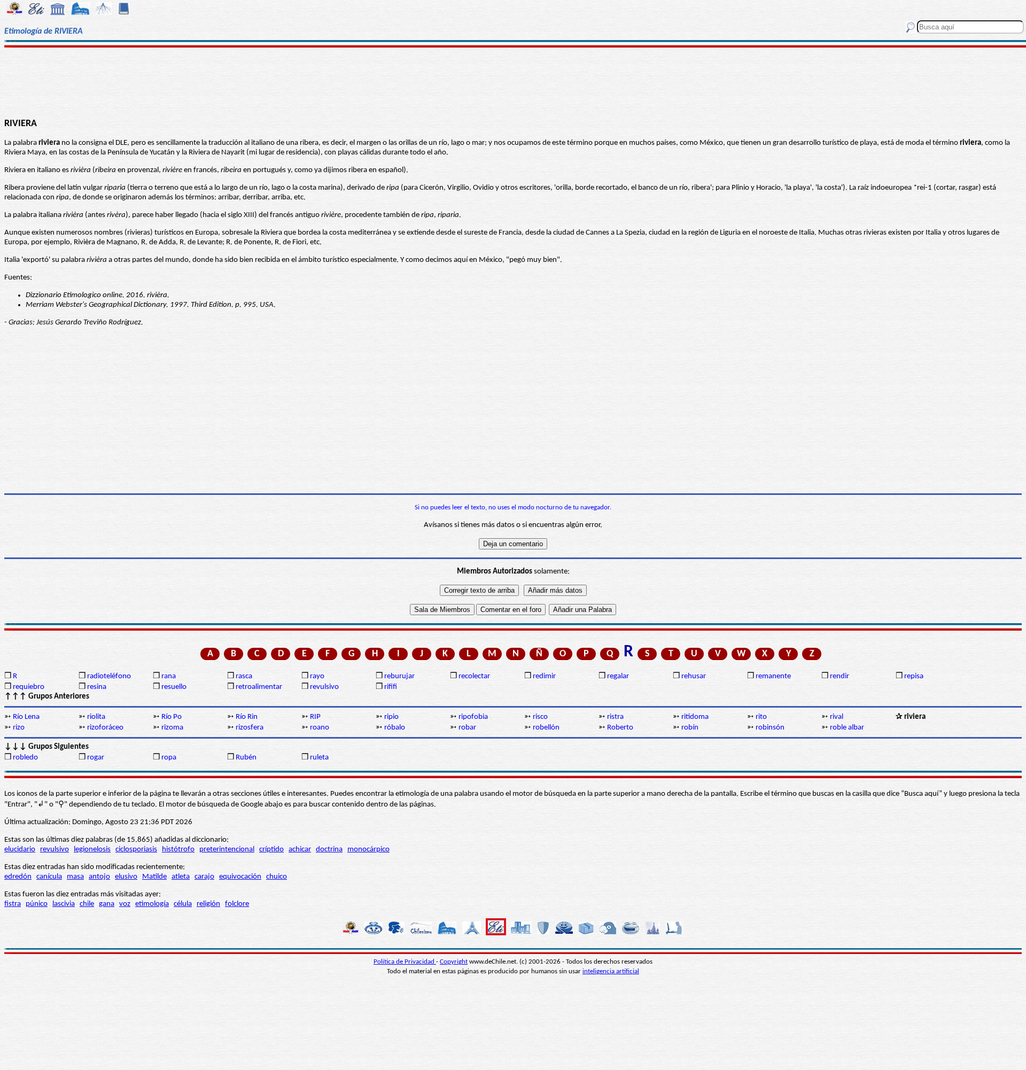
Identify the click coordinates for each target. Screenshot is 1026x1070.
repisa (913, 676)
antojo (99, 877)
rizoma (172, 728)
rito (761, 717)
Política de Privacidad (405, 961)
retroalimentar (259, 687)
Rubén (246, 758)
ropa (168, 758)
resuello (173, 687)
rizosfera (249, 728)
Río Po (171, 717)
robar (467, 728)
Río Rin (247, 717)
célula (183, 904)
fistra (12, 904)
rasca (244, 676)
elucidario (19, 850)
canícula (49, 877)
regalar (618, 676)
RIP (315, 717)
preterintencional (226, 850)
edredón (18, 877)
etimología (152, 904)
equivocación (240, 877)
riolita (96, 717)
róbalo (394, 728)
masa (75, 877)
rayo (317, 676)
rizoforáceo (105, 728)
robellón (546, 728)
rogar (95, 758)
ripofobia (473, 717)
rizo (19, 728)
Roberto (620, 728)
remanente (773, 676)
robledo (25, 758)
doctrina (329, 850)
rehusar (693, 676)
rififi (390, 687)
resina (96, 687)
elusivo (126, 877)
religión (208, 904)
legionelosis (92, 850)
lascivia (63, 904)
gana (106, 904)
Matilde (154, 877)
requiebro (28, 687)
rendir (839, 676)
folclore (237, 904)
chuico (276, 877)
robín (689, 728)
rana (168, 676)
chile (87, 904)
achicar (300, 850)
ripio (391, 717)
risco (540, 717)
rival (836, 717)
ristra (615, 717)
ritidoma (695, 717)
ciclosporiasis (136, 850)
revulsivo (324, 687)
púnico (37, 904)
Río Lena (26, 717)
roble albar (847, 728)
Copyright (454, 961)
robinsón (770, 728)
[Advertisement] (513, 81)
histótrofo (178, 850)
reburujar (399, 676)
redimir (544, 676)
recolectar (474, 676)
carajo (204, 877)
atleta (181, 877)
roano (319, 728)
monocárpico (368, 850)
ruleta (319, 758)
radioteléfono (109, 676)
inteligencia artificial (610, 971)
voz (124, 904)
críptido (271, 850)
